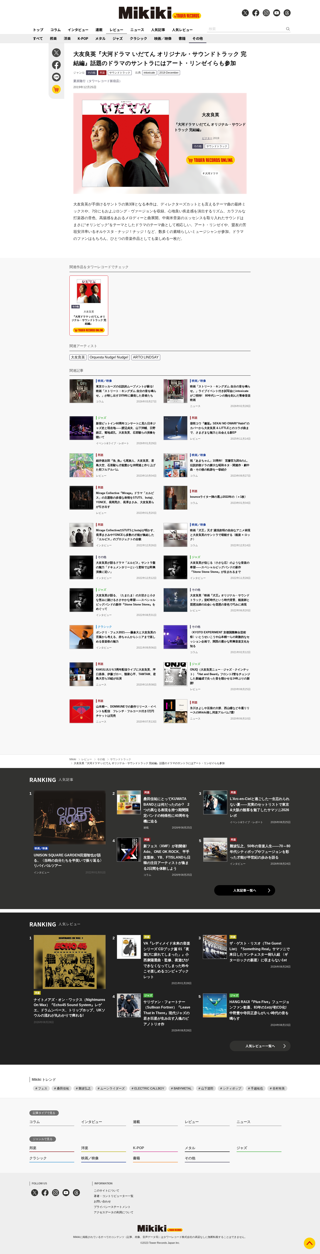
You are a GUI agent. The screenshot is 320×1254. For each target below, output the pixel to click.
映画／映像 (163, 38)
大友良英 (78, 357)
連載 (99, 29)
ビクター (207, 138)
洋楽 (67, 38)
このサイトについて (106, 1190)
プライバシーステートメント (112, 1206)
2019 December (169, 72)
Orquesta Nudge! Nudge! (109, 357)
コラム (55, 29)
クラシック (138, 38)
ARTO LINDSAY (146, 357)
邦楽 (53, 38)
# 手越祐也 (255, 1088)
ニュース (137, 29)
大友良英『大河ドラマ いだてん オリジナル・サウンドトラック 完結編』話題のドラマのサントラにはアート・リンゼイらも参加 (149, 763)
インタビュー (78, 29)
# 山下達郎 (206, 1088)
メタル (100, 38)
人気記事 (158, 29)
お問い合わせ (102, 1201)
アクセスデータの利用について (113, 1212)
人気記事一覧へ (244, 890)
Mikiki (72, 759)
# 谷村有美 (277, 1088)
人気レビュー (182, 29)
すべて (38, 38)
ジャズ (118, 38)
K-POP (83, 38)
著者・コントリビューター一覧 (113, 1196)
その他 (197, 38)
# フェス (41, 1088)
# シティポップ (230, 1088)
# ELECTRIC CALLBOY (148, 1088)
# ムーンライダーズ (111, 1088)
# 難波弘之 (83, 1088)
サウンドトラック (119, 72)
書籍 (182, 38)
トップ (38, 29)
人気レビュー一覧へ (260, 1046)
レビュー (116, 29)
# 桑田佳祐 (61, 1088)
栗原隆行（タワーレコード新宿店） (97, 81)
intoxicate (149, 72)
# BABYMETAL (181, 1088)
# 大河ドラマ (210, 173)
